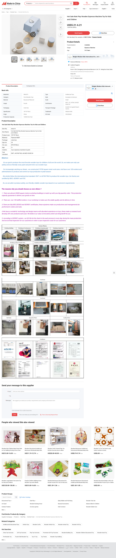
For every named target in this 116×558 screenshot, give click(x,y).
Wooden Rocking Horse (36, 503)
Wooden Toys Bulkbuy (56, 536)
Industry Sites (69, 545)
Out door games (34, 507)
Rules (113, 8)
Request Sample (97, 37)
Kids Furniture (61, 507)
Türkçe (91, 547)
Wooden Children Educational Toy (85, 532)
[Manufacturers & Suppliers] (11, 3)
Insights (101, 545)
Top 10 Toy (34, 536)
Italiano (49, 547)
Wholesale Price (60, 545)
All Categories (7, 8)
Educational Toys (6, 500)
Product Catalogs (25, 497)
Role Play (32, 500)
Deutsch (55, 547)
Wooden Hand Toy (102, 532)
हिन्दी (81, 547)
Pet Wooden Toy (7, 536)
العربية (67, 547)
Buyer (75, 8)
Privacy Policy (83, 551)
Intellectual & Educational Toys (11, 524)
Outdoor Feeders (6, 507)
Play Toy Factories (34, 532)
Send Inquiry (78, 33)
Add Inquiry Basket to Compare (33, 66)
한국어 (71, 547)
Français (36, 547)
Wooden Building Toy (67, 532)
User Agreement (67, 551)
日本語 (76, 547)
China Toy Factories (8, 532)
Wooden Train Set (90, 500)
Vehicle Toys (26, 524)
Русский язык (43, 547)
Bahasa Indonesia (105, 547)
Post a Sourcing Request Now (49, 414)
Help (84, 8)
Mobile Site (94, 545)
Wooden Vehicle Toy (49, 524)
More (3, 540)
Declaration (75, 551)
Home (3, 12)
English (18, 547)
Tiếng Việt (96, 547)
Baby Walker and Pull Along (65, 500)
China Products (24, 545)
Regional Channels (78, 545)
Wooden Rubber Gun (91, 507)
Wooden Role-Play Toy (23, 12)
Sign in (112, 4)
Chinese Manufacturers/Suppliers (37, 545)
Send (14, 414)
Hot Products (16, 545)
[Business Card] (112, 93)
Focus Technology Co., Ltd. (47, 551)
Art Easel (4, 503)
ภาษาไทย (86, 547)
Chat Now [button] (104, 33)
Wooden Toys (13, 12)
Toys (7, 12)
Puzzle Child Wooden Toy (21, 536)
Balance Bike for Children (92, 503)
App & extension (93, 8)
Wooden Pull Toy (76, 524)
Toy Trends (44, 536)
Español (24, 547)
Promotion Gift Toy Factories (50, 532)
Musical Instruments (63, 503)
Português (29, 547)
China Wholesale (51, 545)
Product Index (87, 545)
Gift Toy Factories (21, 532)
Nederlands (61, 547)
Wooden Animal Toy (63, 524)
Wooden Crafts (37, 524)
